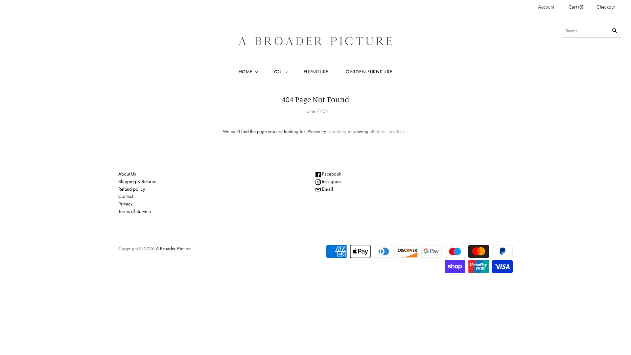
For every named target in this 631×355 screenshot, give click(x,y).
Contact (125, 196)
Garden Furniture (369, 71)
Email (327, 189)
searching (336, 131)
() (576, 7)
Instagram (331, 181)
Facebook (331, 174)
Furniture (316, 71)
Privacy (125, 204)
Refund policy (131, 189)
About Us (127, 174)
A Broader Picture (173, 248)
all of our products (388, 131)
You (278, 71)
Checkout (605, 7)
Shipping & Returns (137, 181)
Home (246, 71)
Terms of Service (134, 211)
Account (546, 7)
